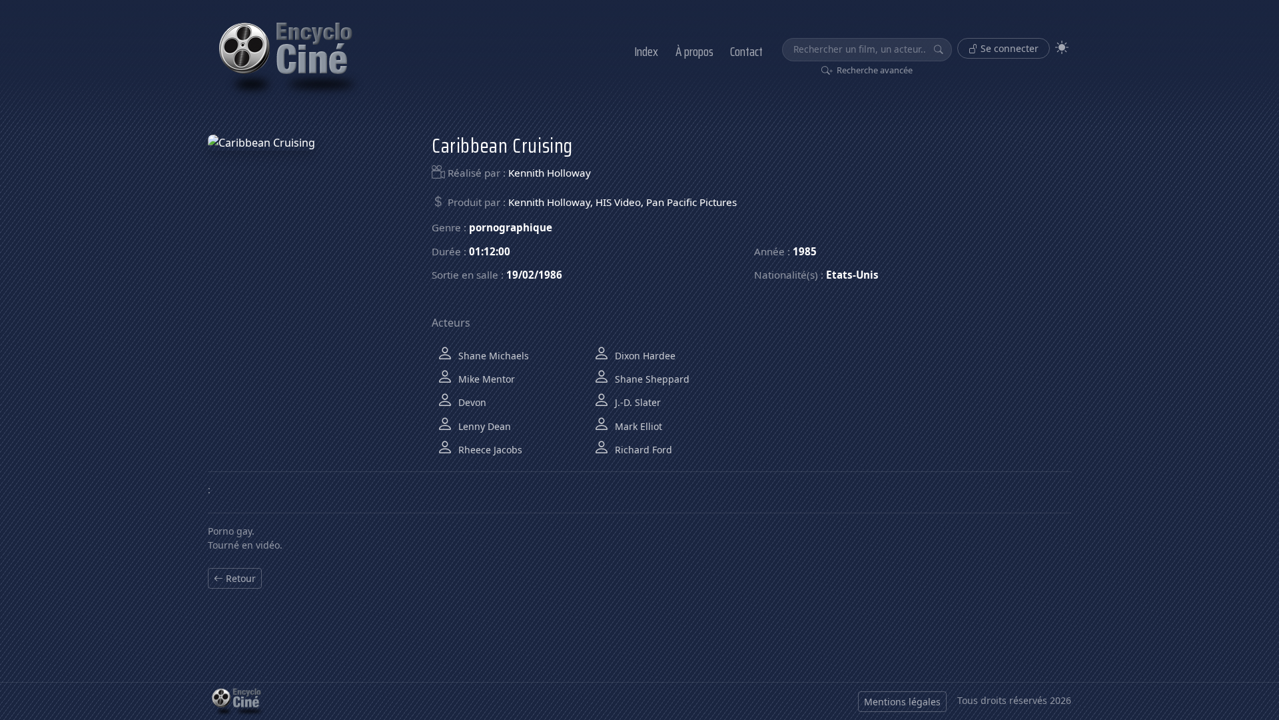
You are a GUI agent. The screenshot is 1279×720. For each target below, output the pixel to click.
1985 (805, 251)
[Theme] (1062, 47)
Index (646, 51)
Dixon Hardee (643, 355)
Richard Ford (642, 449)
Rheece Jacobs (489, 449)
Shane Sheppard (650, 379)
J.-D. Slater (636, 402)
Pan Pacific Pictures (691, 202)
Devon (471, 402)
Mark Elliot (637, 426)
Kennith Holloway (549, 172)
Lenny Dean (483, 426)
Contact (746, 51)
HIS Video (618, 202)
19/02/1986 (534, 274)
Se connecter (1008, 48)
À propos (694, 51)
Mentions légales (902, 701)
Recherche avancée (874, 70)
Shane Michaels (492, 355)
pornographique (510, 227)
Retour (239, 578)
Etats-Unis (852, 274)
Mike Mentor (485, 379)
